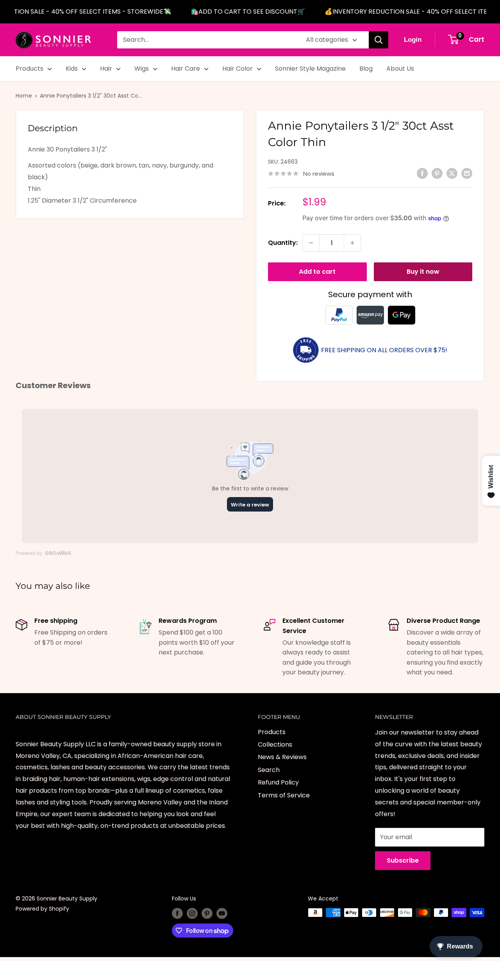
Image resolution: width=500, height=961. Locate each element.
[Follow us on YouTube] (221, 913)
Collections (275, 744)
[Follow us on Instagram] (192, 913)
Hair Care (185, 68)
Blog (366, 68)
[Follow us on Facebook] (177, 913)
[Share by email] (466, 173)
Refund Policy (278, 782)
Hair (106, 68)
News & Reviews (282, 756)
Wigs (141, 68)
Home (24, 96)
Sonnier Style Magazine (310, 68)
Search (269, 769)
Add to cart (317, 271)
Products (29, 68)
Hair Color (237, 68)
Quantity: (283, 242)
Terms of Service (284, 795)
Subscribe (403, 860)
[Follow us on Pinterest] (207, 913)
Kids (72, 68)
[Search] (378, 39)
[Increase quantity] (352, 243)
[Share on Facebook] (422, 173)
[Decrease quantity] (311, 243)
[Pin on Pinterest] (437, 173)
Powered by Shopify (42, 909)
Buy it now (423, 271)
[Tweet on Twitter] (451, 173)
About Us (400, 68)
